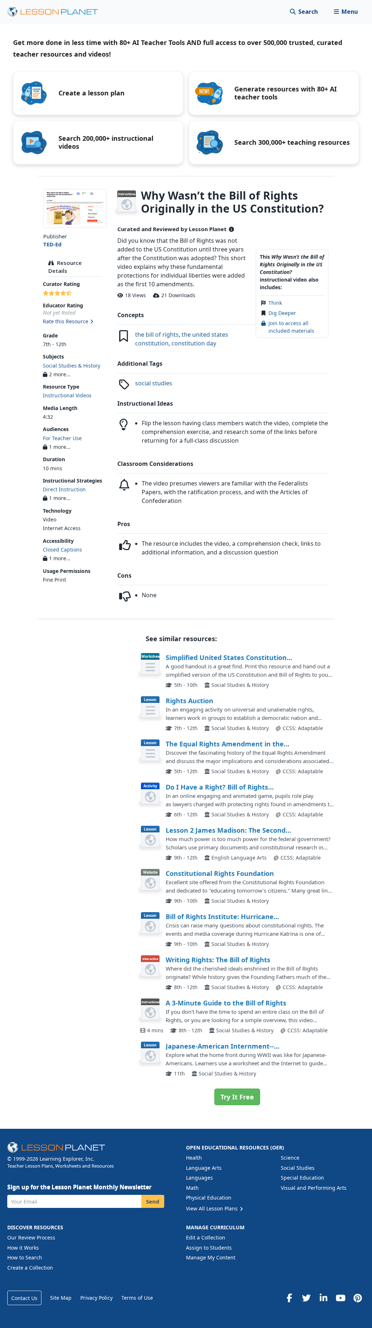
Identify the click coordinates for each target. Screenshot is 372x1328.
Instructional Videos (67, 395)
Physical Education (208, 1197)
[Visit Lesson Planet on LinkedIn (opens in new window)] (323, 1298)
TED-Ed (52, 244)
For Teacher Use (62, 438)
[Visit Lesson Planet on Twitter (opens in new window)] (306, 1298)
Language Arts (204, 1167)
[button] (346, 11)
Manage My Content (210, 1257)
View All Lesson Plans (212, 1208)
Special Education (302, 1177)
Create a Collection (30, 1267)
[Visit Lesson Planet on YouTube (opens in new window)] (340, 1298)
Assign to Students (209, 1247)
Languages (199, 1177)
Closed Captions (62, 549)
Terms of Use (137, 1297)
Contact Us (24, 1298)
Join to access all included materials (291, 327)
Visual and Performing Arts (314, 1187)
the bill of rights (157, 335)
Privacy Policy (96, 1297)
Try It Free (237, 1097)
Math (192, 1187)
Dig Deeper (282, 313)
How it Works (23, 1247)
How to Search (24, 1257)
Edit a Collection (205, 1237)
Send (152, 1201)
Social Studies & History (71, 365)
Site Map (61, 1297)
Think (275, 302)
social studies (153, 383)
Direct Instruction (64, 489)
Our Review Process (31, 1237)
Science (290, 1157)
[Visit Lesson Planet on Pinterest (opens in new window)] (357, 1298)
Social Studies (298, 1167)
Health (194, 1157)
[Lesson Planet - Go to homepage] (56, 12)
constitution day (193, 343)
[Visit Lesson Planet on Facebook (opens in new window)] (289, 1298)
